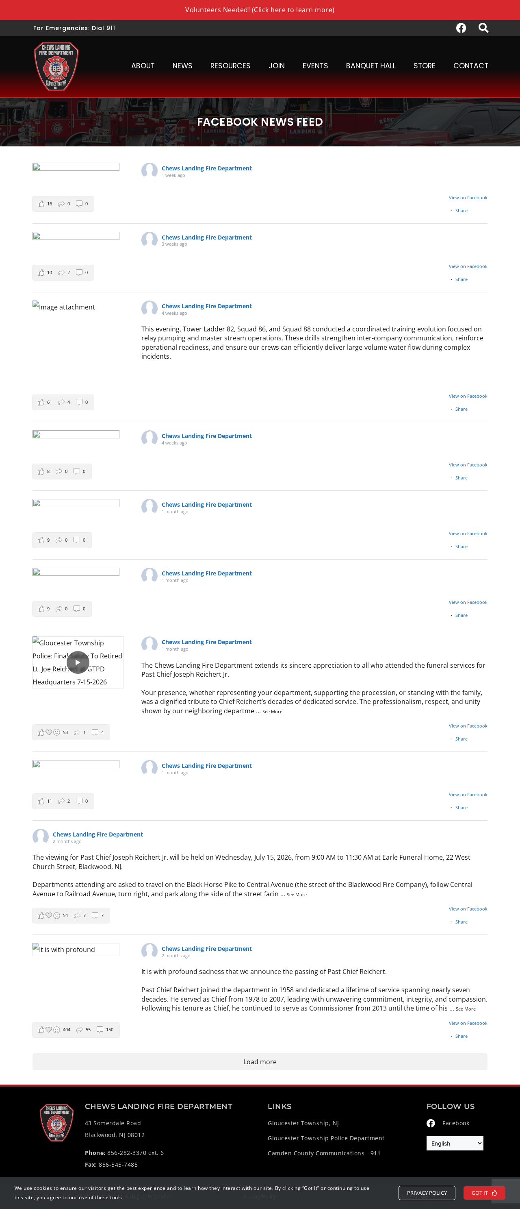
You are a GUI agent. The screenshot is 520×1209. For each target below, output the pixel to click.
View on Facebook (468, 197)
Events (315, 66)
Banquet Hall (371, 66)
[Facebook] (461, 28)
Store (425, 66)
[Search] (483, 28)
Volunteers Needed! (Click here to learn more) (260, 9)
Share (461, 210)
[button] (63, 203)
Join (277, 66)
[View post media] (75, 167)
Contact (470, 66)
